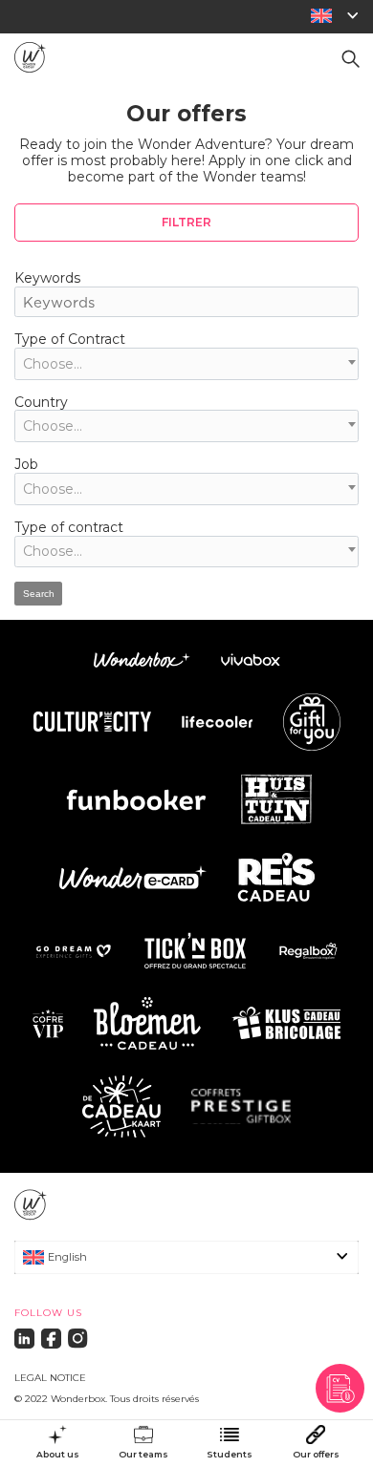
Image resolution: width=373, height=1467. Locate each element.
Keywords (47, 278)
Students (229, 1454)
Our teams (143, 1454)
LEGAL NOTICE (50, 1377)
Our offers (316, 1454)
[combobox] (186, 364)
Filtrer (186, 222)
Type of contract (68, 527)
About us (57, 1454)
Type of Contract (69, 339)
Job (26, 464)
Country (41, 402)
